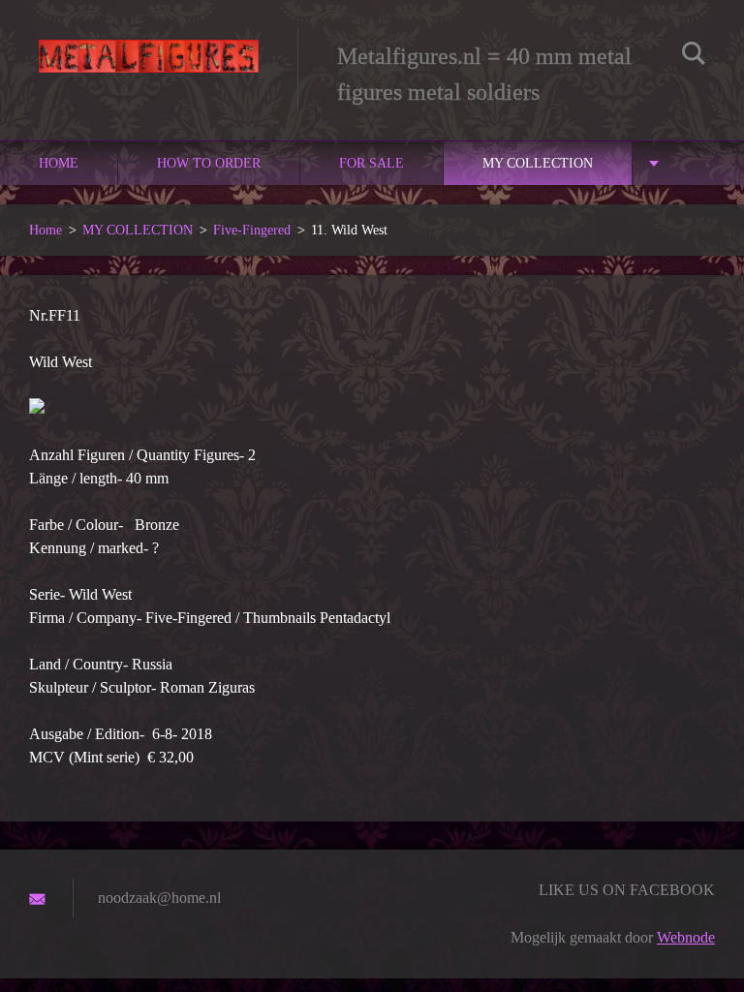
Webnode (686, 937)
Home (58, 163)
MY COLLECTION (537, 163)
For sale (371, 163)
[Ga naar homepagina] (148, 42)
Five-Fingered (252, 230)
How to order (209, 163)
